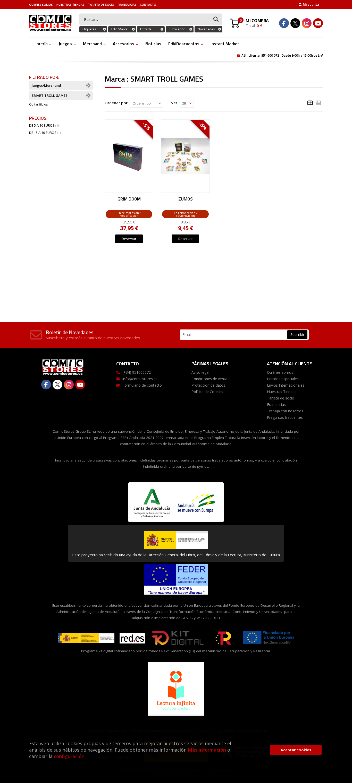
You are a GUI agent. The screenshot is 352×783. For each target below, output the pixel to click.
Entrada (146, 29)
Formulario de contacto (142, 385)
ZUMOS (185, 199)
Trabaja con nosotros (285, 410)
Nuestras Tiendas (70, 4)
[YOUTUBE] (318, 23)
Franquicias (127, 4)
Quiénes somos (41, 4)
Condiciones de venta (209, 378)
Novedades (206, 29)
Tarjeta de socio (101, 4)
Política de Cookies (207, 391)
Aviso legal (200, 372)
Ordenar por (116, 102)
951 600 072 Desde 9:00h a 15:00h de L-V (282, 55)
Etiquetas (89, 29)
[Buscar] (215, 19)
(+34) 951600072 (136, 372)
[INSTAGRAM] (307, 23)
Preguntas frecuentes (285, 417)
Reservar (129, 238)
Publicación (177, 29)
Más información (207, 750)
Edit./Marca (119, 29)
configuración (69, 756)
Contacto (148, 4)
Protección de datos (208, 385)
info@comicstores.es (139, 378)
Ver (174, 102)
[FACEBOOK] (284, 23)
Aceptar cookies (296, 749)
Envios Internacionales (285, 385)
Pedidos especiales (283, 378)
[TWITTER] (295, 23)
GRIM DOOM (128, 199)
